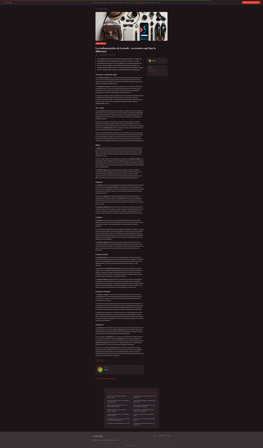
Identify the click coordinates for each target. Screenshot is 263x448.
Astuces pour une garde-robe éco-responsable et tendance (143, 415)
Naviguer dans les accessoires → (251, 2)
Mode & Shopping (139, 2)
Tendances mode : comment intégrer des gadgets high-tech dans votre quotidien (143, 410)
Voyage (158, 2)
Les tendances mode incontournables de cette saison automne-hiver (144, 396)
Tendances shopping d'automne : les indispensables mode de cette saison (118, 415)
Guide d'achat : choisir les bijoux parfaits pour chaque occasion (117, 396)
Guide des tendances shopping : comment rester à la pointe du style (144, 401)
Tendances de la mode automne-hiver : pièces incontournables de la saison (117, 405)
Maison (132, 2)
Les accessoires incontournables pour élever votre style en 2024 (144, 424)
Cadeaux (111, 2)
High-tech (127, 2)
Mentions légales (161, 435)
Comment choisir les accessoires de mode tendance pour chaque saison (118, 401)
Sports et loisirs (152, 2)
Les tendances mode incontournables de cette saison (118, 423)
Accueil (94, 2)
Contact (168, 435)
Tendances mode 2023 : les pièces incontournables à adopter (144, 419)
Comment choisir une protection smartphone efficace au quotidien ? (116, 410)
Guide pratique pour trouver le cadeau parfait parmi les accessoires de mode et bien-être (118, 419)
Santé (146, 2)
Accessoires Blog (98, 436)
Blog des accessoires (102, 2)
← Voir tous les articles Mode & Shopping (105, 378)
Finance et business (118, 2)
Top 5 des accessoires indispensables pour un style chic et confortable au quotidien (144, 405)
